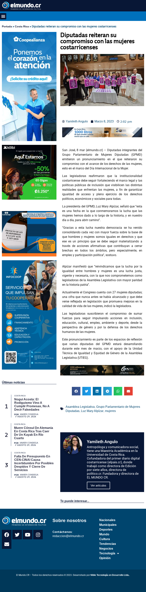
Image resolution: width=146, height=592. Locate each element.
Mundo (104, 534)
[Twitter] (17, 534)
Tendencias (107, 543)
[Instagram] (38, 534)
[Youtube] (27, 534)
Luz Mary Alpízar (92, 411)
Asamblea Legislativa (80, 406)
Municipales (108, 524)
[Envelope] (6, 544)
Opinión (105, 558)
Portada (7, 26)
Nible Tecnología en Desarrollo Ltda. (109, 575)
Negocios (106, 548)
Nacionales (107, 520)
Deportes (106, 529)
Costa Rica (22, 26)
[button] (3, 16)
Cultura (104, 539)
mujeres (110, 411)
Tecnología (107, 553)
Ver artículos (98, 485)
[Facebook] (6, 534)
